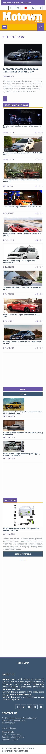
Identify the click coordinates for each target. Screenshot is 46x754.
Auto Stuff (10, 500)
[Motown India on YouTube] (25, 8)
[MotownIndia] (23, 17)
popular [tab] (23, 394)
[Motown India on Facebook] (10, 8)
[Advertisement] (23, 369)
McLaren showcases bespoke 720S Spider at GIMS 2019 (21, 70)
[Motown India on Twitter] (18, 8)
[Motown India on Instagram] (33, 8)
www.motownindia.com (20, 694)
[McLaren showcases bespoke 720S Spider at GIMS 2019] (23, 55)
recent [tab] (23, 389)
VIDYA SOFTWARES (21, 751)
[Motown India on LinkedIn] (40, 8)
